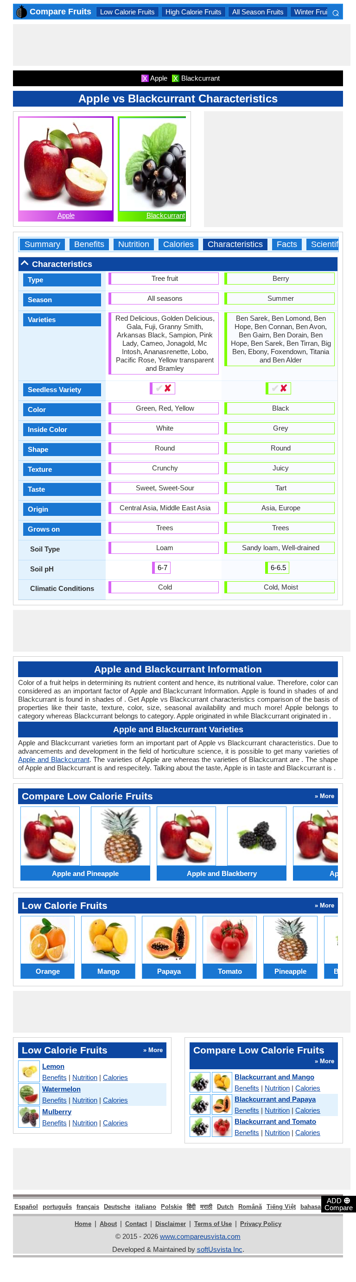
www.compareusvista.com (200, 1236)
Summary (42, 244)
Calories (178, 244)
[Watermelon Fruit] (28, 1094)
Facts (287, 244)
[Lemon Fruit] (28, 1071)
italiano (145, 1206)
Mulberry (56, 1112)
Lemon (53, 1066)
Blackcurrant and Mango (274, 1077)
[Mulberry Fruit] (28, 1117)
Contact (136, 1223)
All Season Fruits (258, 12)
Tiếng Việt (281, 1206)
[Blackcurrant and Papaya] (210, 1105)
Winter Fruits (313, 12)
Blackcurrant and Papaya (275, 1099)
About (108, 1223)
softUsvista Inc (219, 1249)
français (87, 1206)
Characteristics (235, 244)
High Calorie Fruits (193, 12)
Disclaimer (170, 1223)
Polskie (171, 1206)
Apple (66, 215)
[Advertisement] (181, 45)
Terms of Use (213, 1223)
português (57, 1206)
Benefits (89, 244)
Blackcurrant (165, 215)
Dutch (225, 1206)
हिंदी (191, 1206)
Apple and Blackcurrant (53, 759)
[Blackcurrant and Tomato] (210, 1127)
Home (83, 1223)
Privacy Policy (260, 1223)
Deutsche (117, 1206)
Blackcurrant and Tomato (275, 1121)
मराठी (206, 1206)
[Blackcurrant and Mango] (210, 1082)
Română (250, 1206)
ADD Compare (338, 1204)
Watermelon (61, 1089)
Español (26, 1206)
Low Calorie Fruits (127, 12)
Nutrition (133, 244)
